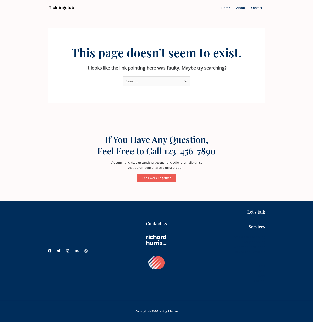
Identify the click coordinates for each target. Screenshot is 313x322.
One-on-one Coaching (249, 237)
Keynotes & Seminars (250, 252)
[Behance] (77, 251)
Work (261, 276)
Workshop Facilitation (249, 247)
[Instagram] (68, 251)
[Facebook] (49, 251)
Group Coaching (253, 242)
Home (225, 8)
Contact (256, 8)
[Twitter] (58, 251)
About (240, 8)
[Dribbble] (86, 251)
